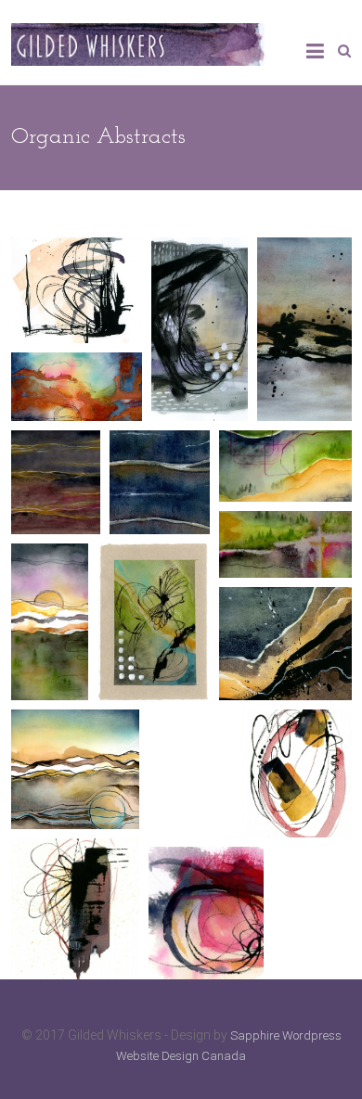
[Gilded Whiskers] (138, 33)
